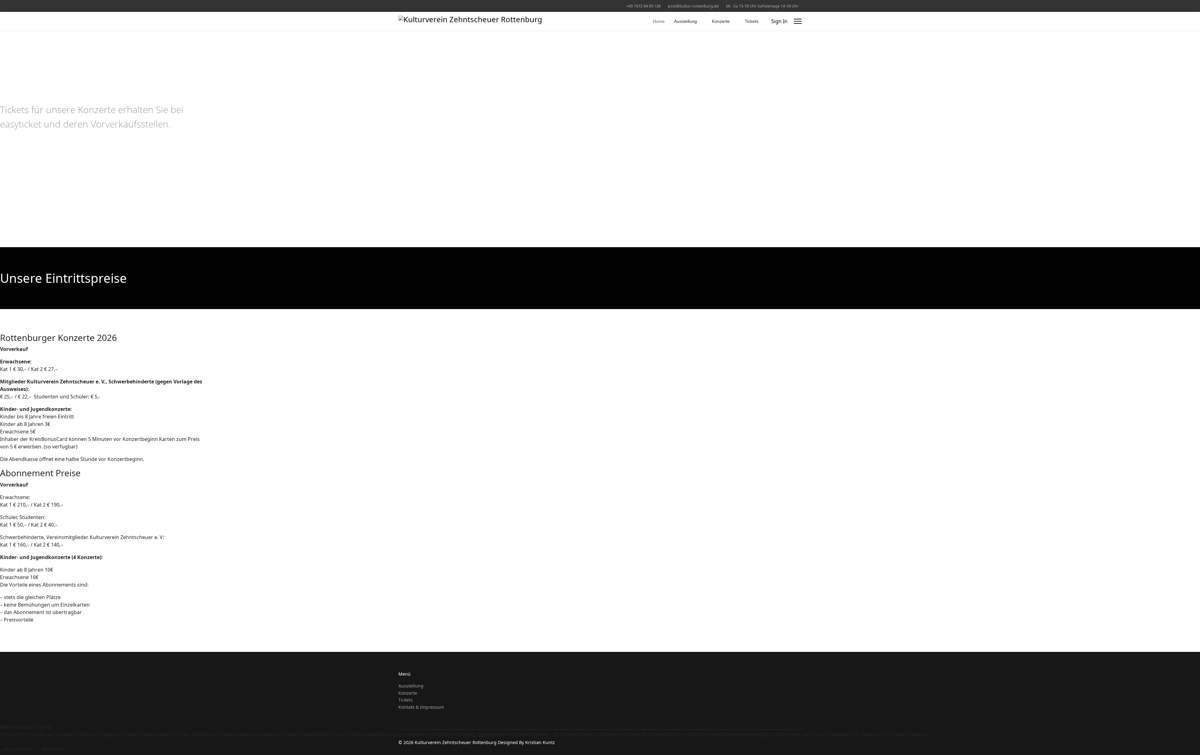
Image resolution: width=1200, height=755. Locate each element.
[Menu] (798, 21)
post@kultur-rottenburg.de (693, 6)
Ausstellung (685, 21)
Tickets (751, 21)
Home (659, 21)
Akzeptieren (18, 749)
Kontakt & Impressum (421, 707)
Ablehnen (53, 749)
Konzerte (721, 21)
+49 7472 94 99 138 (643, 6)
